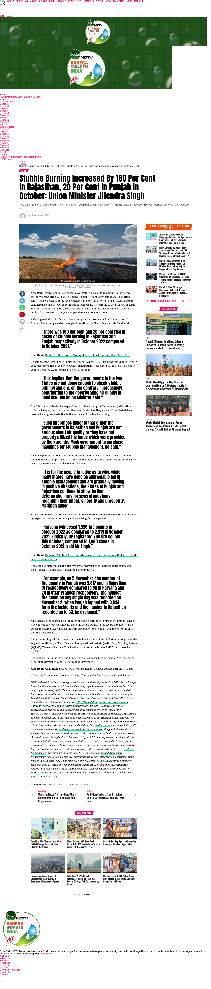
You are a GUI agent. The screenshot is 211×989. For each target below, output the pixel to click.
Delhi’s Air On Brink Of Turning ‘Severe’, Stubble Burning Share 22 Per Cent (87, 355)
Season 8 (4, 120)
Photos (3, 124)
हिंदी (26, 1)
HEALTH (71, 1)
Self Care (4, 150)
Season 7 (4, 117)
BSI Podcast (6, 159)
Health (3, 152)
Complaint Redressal (10, 969)
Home (3, 94)
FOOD (52, 1)
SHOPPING (98, 1)
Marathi (138, 1)
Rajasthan (118, 1)
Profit (19, 1)
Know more (46, 953)
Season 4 (4, 110)
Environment (71, 784)
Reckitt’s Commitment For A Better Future (20, 156)
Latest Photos (7, 127)
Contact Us (5, 972)
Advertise (5, 958)
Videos (3, 99)
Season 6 (4, 115)
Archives (4, 956)
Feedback (5, 963)
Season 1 (4, 103)
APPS (108, 1)
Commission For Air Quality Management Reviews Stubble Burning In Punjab (89, 668)
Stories (3, 154)
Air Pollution (55, 784)
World (10, 1)
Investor (4, 967)
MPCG (129, 1)
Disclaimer (5, 965)
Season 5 (4, 113)
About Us (4, 960)
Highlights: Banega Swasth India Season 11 (21, 97)
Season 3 (4, 108)
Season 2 (4, 106)
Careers (4, 974)
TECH (79, 1)
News (22, 163)
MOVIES (33, 1)
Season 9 (4, 122)
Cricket (43, 1)
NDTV (2, 1)
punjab (84, 784)
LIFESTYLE (61, 1)
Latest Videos (7, 101)
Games (87, 1)
